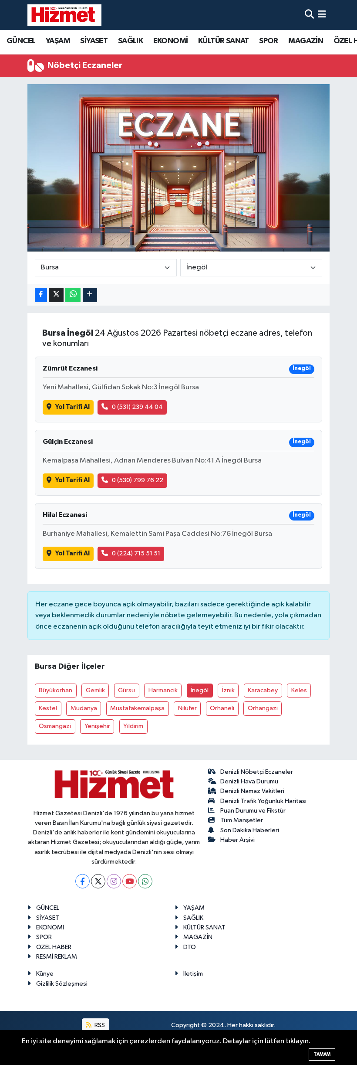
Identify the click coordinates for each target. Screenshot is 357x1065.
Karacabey (263, 690)
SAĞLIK (130, 41)
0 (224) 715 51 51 (136, 553)
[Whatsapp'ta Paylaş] (73, 295)
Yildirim (133, 726)
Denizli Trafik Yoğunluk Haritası (263, 801)
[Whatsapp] (145, 881)
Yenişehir (97, 726)
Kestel (48, 708)
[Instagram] (114, 881)
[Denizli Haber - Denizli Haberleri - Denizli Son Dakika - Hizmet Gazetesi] (64, 15)
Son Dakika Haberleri (249, 830)
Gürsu (126, 690)
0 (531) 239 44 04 (137, 407)
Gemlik (95, 690)
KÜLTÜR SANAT (223, 41)
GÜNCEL (21, 41)
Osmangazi (55, 726)
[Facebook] (82, 881)
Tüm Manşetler (241, 820)
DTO (189, 947)
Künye (45, 973)
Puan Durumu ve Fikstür (253, 810)
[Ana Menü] (322, 15)
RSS (99, 1025)
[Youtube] (129, 881)
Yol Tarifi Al (72, 407)
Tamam (321, 1054)
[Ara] (309, 15)
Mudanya (84, 708)
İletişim (193, 973)
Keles (299, 690)
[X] (98, 881)
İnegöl (200, 690)
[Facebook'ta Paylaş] (41, 295)
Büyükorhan (55, 690)
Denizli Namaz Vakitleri (252, 791)
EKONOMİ (170, 41)
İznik (228, 690)
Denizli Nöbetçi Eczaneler (256, 772)
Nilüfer (187, 708)
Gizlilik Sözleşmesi (62, 983)
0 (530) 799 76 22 (137, 480)
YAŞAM (58, 41)
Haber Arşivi (237, 840)
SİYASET (94, 41)
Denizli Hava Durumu (249, 781)
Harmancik (163, 690)
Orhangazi (263, 708)
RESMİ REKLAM (56, 956)
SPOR (268, 41)
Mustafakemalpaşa (137, 708)
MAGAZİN (305, 41)
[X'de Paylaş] (56, 295)
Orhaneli (222, 708)
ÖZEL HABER (53, 947)
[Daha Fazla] (90, 295)
